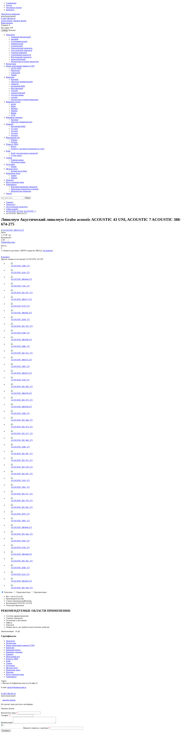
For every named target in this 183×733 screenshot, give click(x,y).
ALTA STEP (16, 68)
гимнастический (18, 93)
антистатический (18, 59)
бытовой (14, 39)
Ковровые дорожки (14, 652)
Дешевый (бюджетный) (21, 37)
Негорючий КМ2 (18, 126)
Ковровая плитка (13, 650)
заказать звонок (19, 21)
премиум (15, 84)
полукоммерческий (19, 41)
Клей (8, 661)
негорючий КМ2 (18, 86)
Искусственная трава (15, 674)
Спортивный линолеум (21, 55)
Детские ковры (17, 95)
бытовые (14, 120)
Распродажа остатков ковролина (24, 99)
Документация (40, 592)
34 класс (14, 135)
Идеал (13, 146)
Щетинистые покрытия (21, 191)
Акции (9, 193)
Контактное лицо (9, 713)
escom (13, 104)
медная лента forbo (19, 171)
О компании (11, 3)
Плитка (14, 142)
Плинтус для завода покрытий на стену (28, 149)
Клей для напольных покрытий (24, 153)
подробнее (47, 251)
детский (14, 91)
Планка (14, 140)
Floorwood (15, 70)
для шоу (14, 97)
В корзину (5, 257)
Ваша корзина (7, 23)
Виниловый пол (13, 657)
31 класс (14, 129)
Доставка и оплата (14, 7)
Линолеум (10, 641)
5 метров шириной (19, 53)
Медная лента (12, 668)
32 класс (14, 131)
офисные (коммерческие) (21, 122)
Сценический (17, 46)
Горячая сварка (17, 160)
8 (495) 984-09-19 (8, 18)
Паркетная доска (13, 670)
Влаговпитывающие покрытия (24, 187)
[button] (10, 35)
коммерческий (17, 44)
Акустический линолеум (21, 50)
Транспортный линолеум (21, 48)
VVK (13, 115)
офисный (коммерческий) (22, 82)
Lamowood (15, 73)
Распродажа (11, 643)
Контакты (10, 10)
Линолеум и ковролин (10, 14)
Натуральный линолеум (21, 57)
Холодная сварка (18, 162)
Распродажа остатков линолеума (25, 61)
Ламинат (9, 654)
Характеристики (8, 242)
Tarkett (13, 75)
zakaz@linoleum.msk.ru (16, 687)
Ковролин (10, 648)
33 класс (14, 133)
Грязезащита (11, 677)
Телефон (5, 715)
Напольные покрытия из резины (25, 189)
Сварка (9, 663)
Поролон (10, 672)
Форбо (14, 167)
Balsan (13, 113)
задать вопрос (7, 21)
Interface (14, 108)
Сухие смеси (16, 155)
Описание (8, 592)
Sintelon (14, 111)
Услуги (9, 5)
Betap (13, 106)
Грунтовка (10, 665)
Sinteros (14, 178)
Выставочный (17, 88)
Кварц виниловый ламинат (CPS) (20, 645)
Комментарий (7, 722)
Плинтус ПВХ (12, 659)
